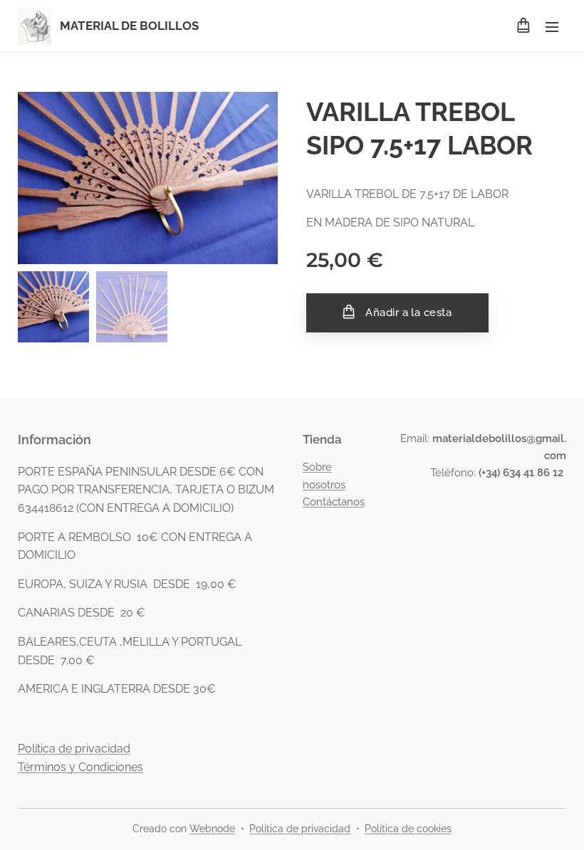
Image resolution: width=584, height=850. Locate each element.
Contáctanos (334, 501)
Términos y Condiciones (80, 767)
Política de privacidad (74, 748)
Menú (552, 26)
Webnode (212, 828)
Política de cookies (408, 828)
